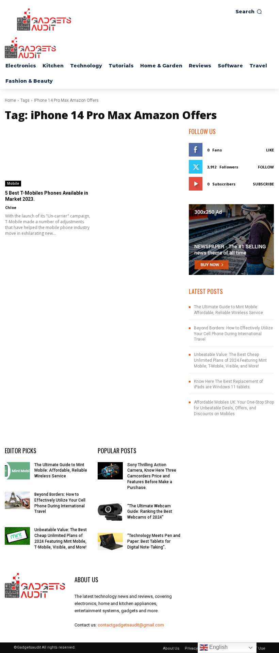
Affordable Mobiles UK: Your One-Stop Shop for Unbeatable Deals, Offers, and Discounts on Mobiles (234, 408)
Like (270, 149)
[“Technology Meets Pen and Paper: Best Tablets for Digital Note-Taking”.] (110, 542)
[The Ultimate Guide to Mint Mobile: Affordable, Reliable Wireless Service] (17, 471)
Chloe (10, 207)
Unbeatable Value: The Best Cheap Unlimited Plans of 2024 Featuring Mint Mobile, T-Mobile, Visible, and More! (230, 360)
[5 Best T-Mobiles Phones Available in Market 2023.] (47, 156)
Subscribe (263, 183)
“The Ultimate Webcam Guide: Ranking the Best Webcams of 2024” (149, 512)
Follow (266, 166)
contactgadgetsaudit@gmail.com (131, 624)
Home (10, 100)
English (218, 647)
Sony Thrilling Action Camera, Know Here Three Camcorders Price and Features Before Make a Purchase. (151, 476)
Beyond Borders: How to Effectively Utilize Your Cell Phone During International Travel (233, 334)
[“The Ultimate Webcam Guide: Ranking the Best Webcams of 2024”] (110, 512)
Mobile (13, 183)
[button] (248, 11)
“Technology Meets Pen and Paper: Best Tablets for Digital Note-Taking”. (153, 541)
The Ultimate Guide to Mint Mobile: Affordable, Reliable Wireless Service (60, 470)
